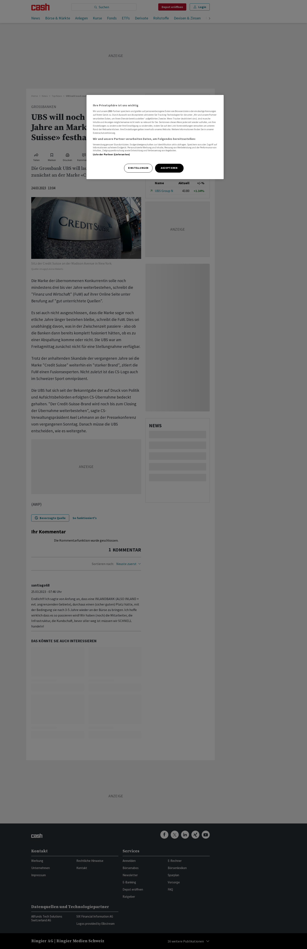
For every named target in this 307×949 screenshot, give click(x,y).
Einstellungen (138, 167)
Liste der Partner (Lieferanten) (111, 154)
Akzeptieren (169, 167)
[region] (155, 137)
